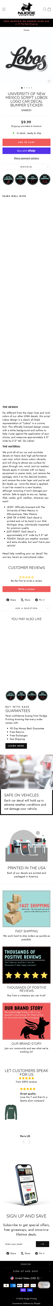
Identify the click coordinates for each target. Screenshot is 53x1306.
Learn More (16, 745)
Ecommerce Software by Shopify (26, 1303)
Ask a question (26, 608)
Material (26, 166)
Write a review (26, 589)
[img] (26, 1078)
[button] (24, 1142)
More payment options (26, 158)
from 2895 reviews (26, 1081)
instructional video (33, 557)
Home (26, 30)
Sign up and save (25, 1271)
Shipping (15, 126)
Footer (26, 1264)
